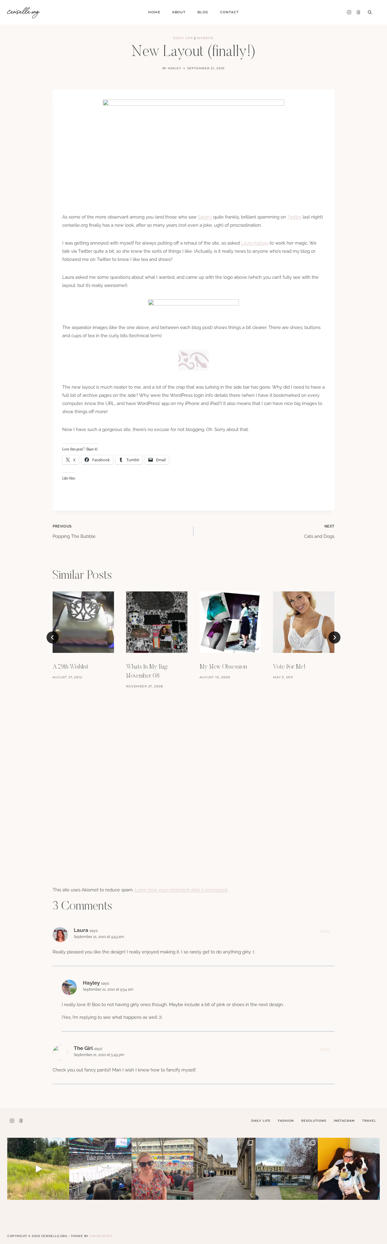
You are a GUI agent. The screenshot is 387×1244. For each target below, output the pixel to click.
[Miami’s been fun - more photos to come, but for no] (163, 1169)
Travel (369, 1121)
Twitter (294, 217)
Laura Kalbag (254, 243)
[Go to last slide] (53, 637)
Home (154, 12)
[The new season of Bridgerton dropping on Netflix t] (224, 1169)
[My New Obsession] (230, 622)
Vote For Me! (289, 667)
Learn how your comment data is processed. (181, 890)
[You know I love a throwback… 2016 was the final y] (349, 1169)
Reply (325, 931)
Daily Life (183, 38)
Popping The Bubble (74, 531)
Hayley (174, 68)
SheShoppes (100, 1236)
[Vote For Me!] (303, 622)
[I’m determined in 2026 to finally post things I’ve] (286, 1169)
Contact (229, 12)
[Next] (334, 637)
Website (205, 38)
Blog (202, 12)
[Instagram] (348, 12)
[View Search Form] (370, 12)
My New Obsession (223, 667)
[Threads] (358, 12)
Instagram (344, 1121)
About (179, 12)
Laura (81, 930)
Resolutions (313, 1121)
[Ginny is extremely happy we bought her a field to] (38, 1169)
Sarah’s (205, 217)
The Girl (83, 1048)
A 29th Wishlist (70, 667)
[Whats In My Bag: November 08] (156, 622)
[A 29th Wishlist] (83, 622)
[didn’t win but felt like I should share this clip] (100, 1169)
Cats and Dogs (319, 531)
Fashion (286, 1121)
